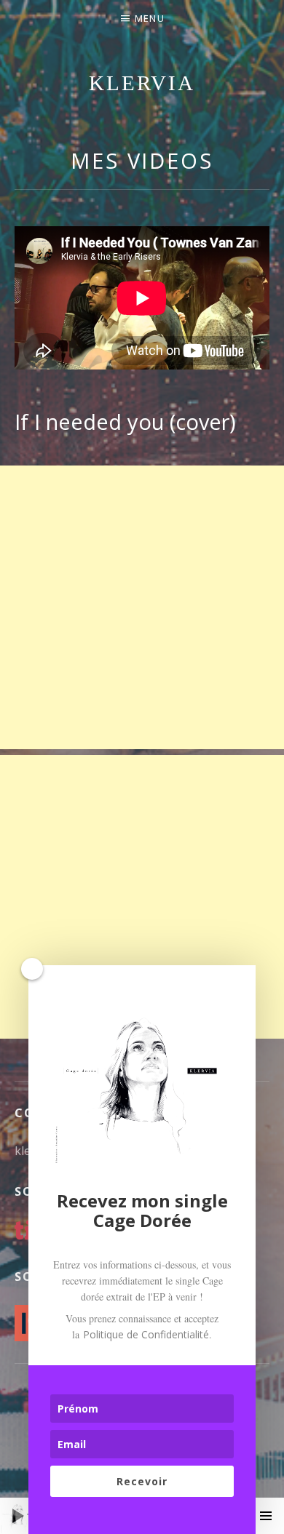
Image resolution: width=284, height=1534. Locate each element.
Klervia (142, 83)
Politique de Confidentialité (146, 1334)
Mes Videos (142, 160)
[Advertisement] (142, 607)
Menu (150, 18)
